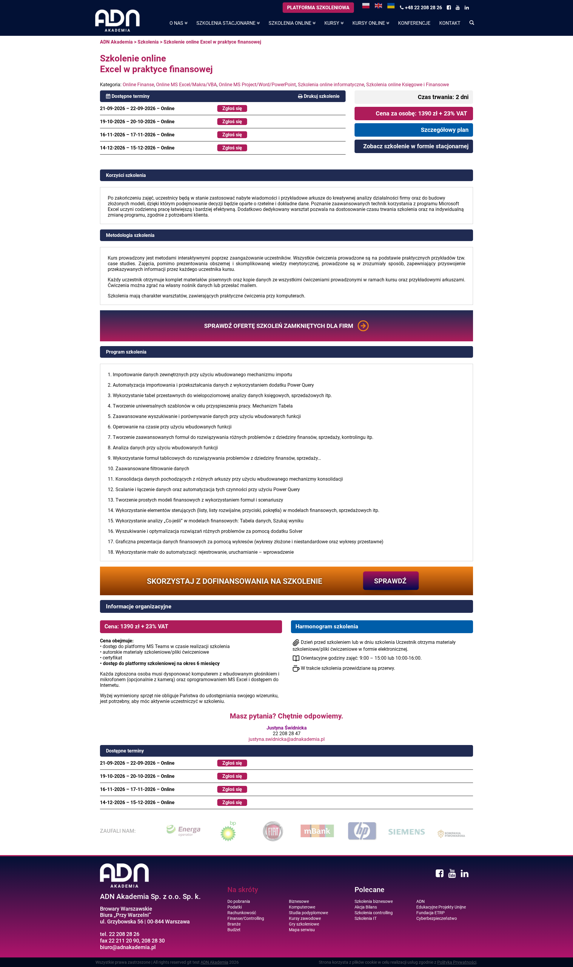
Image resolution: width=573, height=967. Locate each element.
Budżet (234, 929)
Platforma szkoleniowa (318, 7)
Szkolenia (148, 42)
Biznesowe (299, 901)
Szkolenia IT (366, 918)
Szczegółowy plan (445, 129)
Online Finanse (138, 84)
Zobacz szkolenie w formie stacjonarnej (416, 146)
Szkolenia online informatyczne (331, 84)
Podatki (234, 907)
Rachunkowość (241, 912)
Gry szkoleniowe (304, 924)
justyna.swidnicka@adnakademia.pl (287, 739)
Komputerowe (302, 907)
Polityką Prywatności (456, 962)
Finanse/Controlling (245, 918)
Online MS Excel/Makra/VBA (186, 84)
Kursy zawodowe (305, 918)
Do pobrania (238, 901)
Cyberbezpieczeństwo (436, 918)
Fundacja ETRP (430, 912)
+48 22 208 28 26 (423, 7)
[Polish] (366, 5)
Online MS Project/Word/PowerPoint (257, 84)
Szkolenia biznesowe (374, 901)
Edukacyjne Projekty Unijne (441, 907)
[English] (378, 5)
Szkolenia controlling (374, 912)
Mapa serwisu (302, 929)
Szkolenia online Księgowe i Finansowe (407, 84)
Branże (234, 924)
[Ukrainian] (391, 5)
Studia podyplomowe (308, 912)
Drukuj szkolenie (322, 96)
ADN (420, 901)
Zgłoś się (232, 108)
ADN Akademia (116, 42)
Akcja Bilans (366, 907)
